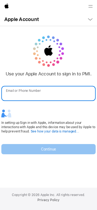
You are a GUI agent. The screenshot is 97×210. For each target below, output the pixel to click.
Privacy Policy (48, 200)
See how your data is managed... (55, 131)
